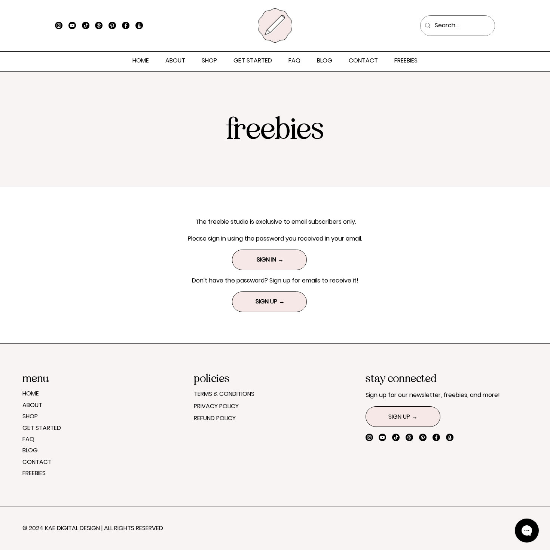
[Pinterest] (112, 25)
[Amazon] (139, 25)
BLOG (30, 450)
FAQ (28, 439)
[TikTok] (85, 25)
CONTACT (37, 462)
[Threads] (99, 25)
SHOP (30, 416)
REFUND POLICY (215, 418)
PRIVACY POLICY (216, 406)
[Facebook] (125, 25)
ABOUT (32, 405)
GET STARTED (41, 428)
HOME (30, 393)
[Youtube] (72, 25)
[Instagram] (58, 25)
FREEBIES (34, 473)
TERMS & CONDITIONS (224, 393)
